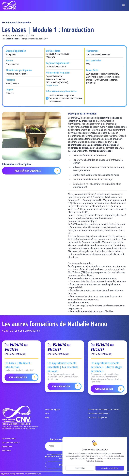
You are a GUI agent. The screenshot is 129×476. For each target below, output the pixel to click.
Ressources (7, 446)
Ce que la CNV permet (97, 417)
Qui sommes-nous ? (11, 442)
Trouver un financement (98, 413)
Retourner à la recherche (18, 22)
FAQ (47, 417)
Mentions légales (52, 409)
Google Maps (52, 85)
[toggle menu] (123, 5)
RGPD (47, 413)
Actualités (6, 450)
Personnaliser (79, 468)
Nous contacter (8, 438)
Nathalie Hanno (13, 39)
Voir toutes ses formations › (21, 330)
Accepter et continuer (109, 468)
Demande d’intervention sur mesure (103, 409)
